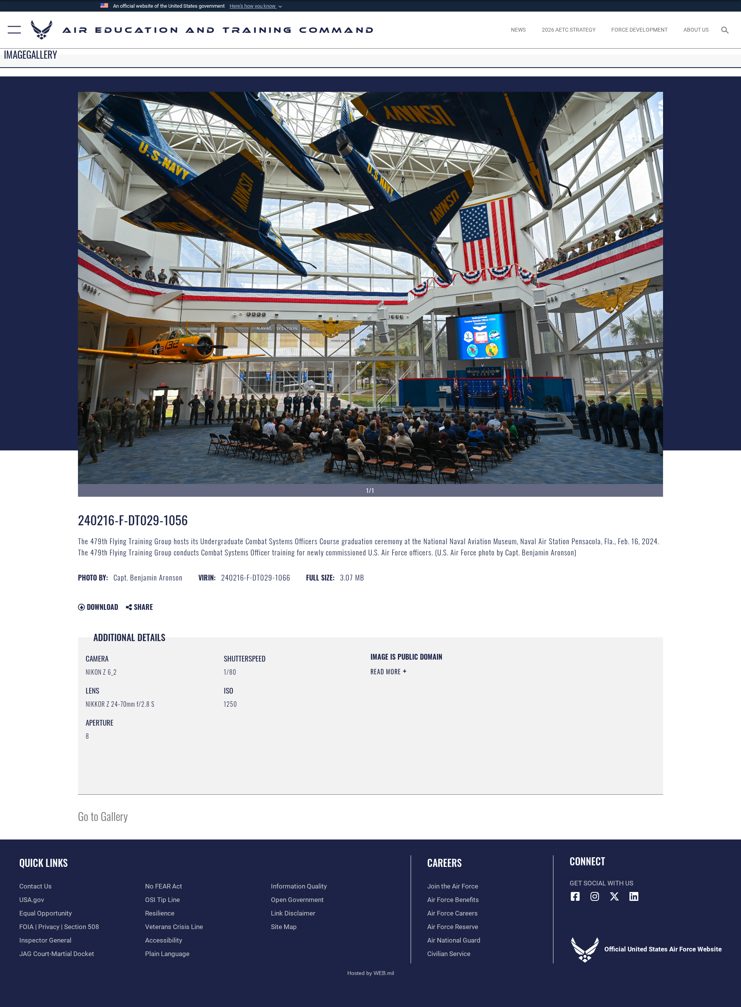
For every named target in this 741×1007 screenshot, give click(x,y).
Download (101, 607)
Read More (386, 671)
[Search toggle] (726, 30)
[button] (257, 6)
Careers (444, 862)
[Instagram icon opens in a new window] (595, 896)
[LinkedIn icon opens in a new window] (634, 896)
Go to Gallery (103, 815)
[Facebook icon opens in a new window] (575, 896)
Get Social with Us (601, 883)
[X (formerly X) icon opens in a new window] (614, 896)
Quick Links (43, 862)
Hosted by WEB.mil (370, 973)
